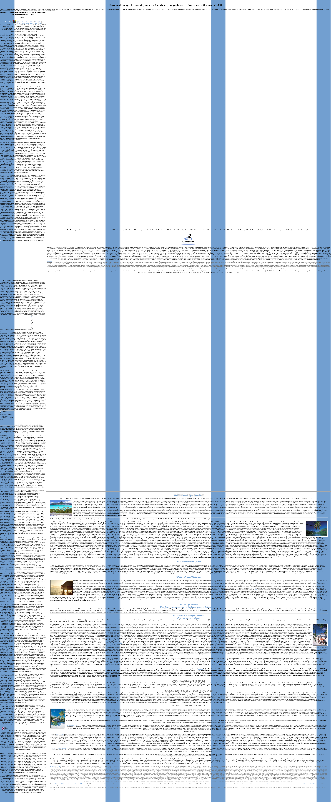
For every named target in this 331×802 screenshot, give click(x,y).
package (200, 669)
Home (5, 796)
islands (103, 568)
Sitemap (5, 795)
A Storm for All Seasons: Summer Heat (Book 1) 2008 (68, 783)
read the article (101, 783)
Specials (120, 643)
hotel (256, 589)
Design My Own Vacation (59, 748)
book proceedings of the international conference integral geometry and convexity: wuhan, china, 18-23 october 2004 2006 (284, 783)
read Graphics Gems (211, 783)
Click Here (49, 261)
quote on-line (60, 734)
